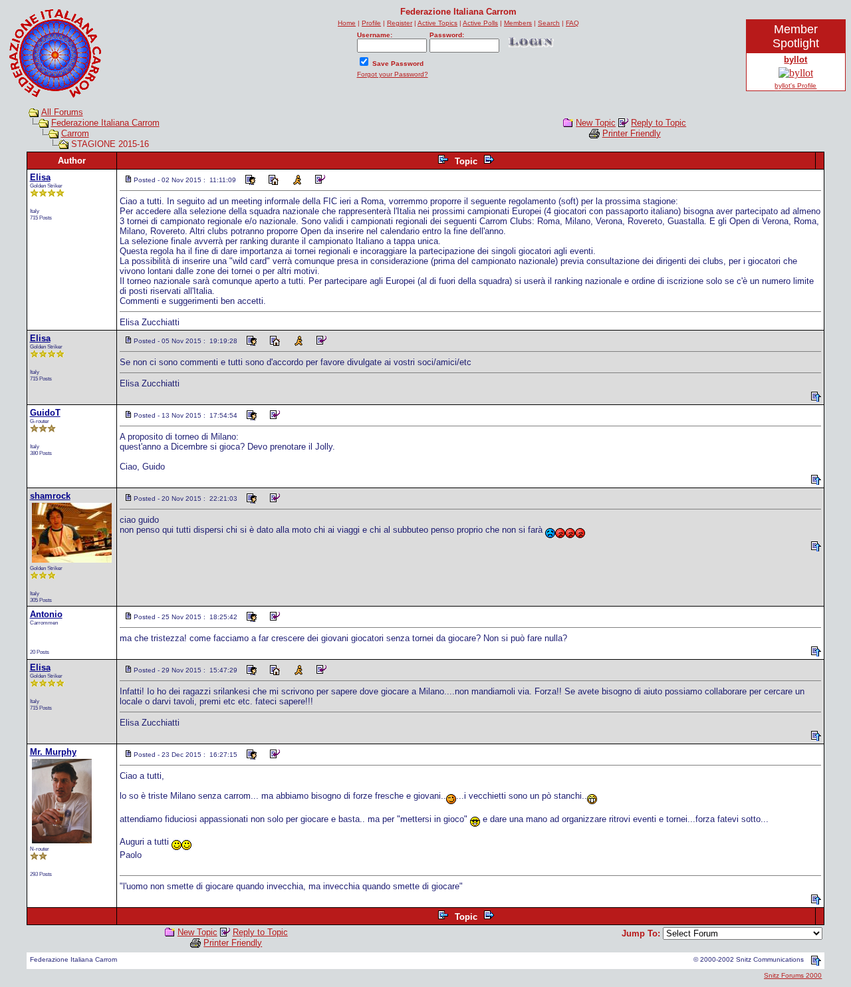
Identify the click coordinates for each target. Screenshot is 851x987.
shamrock (50, 496)
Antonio (46, 614)
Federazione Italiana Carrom (105, 123)
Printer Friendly (631, 133)
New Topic (596, 123)
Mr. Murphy (53, 752)
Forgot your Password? (392, 74)
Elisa (40, 177)
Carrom (75, 133)
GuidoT (45, 413)
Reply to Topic (658, 123)
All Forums (62, 112)
